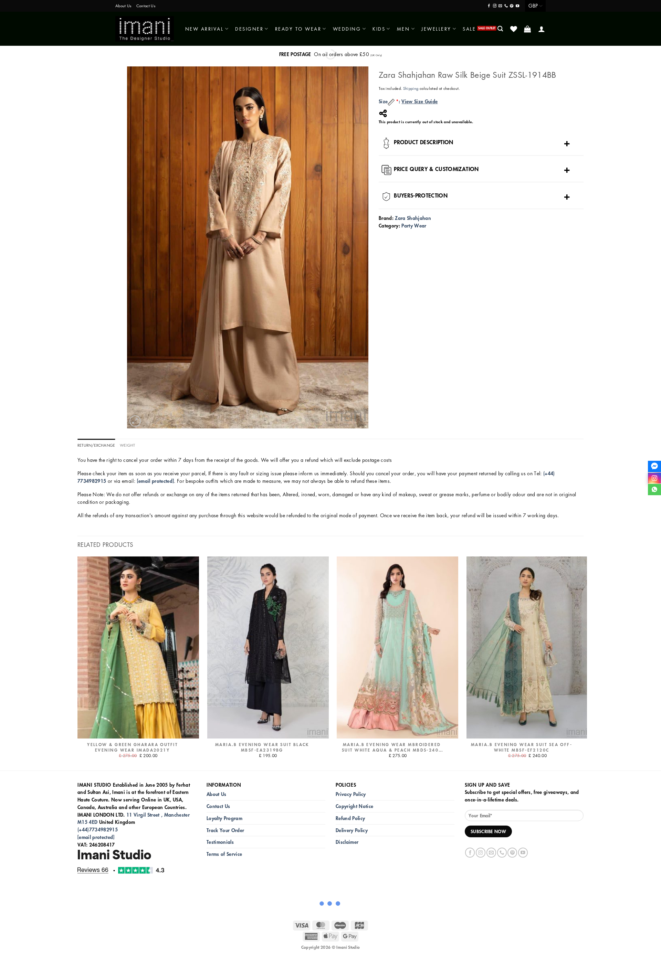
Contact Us (145, 5)
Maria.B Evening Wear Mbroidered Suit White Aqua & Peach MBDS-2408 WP (392, 747)
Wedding (347, 28)
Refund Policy (350, 818)
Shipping (411, 88)
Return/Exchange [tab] (96, 445)
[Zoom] (135, 421)
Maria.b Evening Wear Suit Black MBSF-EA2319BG (262, 747)
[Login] (542, 28)
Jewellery (436, 28)
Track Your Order (225, 830)
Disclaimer (347, 842)
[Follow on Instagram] (494, 6)
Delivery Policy (352, 830)
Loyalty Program (224, 818)
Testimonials (220, 842)
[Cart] (528, 28)
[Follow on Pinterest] (511, 6)
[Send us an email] (500, 6)
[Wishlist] (514, 28)
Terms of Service (224, 854)
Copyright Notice (354, 806)
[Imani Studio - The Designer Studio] (144, 28)
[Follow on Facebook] (489, 6)
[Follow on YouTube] (517, 6)
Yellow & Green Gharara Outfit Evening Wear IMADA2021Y (132, 747)
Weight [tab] (127, 445)
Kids (379, 28)
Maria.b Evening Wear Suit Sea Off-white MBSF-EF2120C (521, 747)
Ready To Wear (298, 28)
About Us (123, 5)
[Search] (500, 28)
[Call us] (506, 6)
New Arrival (204, 28)
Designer (249, 28)
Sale (469, 28)
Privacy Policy (351, 794)
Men (403, 28)
